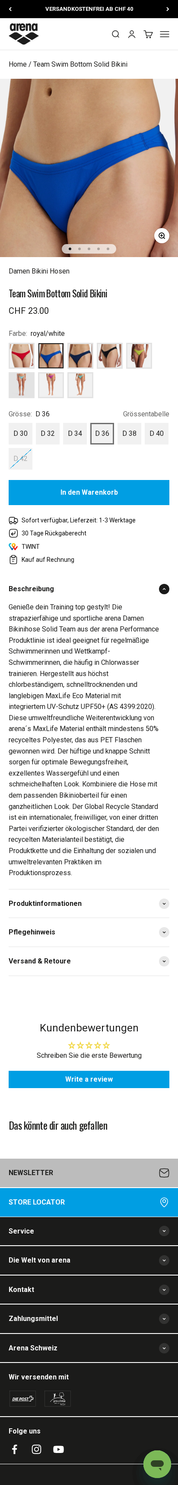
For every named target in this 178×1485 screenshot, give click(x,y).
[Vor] (167, 9)
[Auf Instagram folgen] (36, 1449)
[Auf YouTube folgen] (58, 1449)
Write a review (89, 1079)
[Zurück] (10, 9)
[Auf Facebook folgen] (14, 1449)
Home (18, 64)
